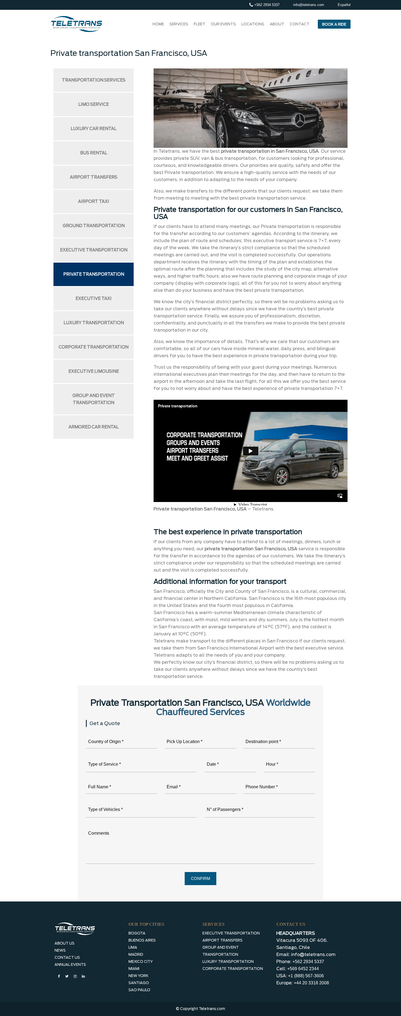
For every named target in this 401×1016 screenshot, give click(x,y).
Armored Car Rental (93, 427)
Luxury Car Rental (93, 128)
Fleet (199, 24)
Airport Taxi (93, 201)
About (277, 24)
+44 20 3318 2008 (311, 983)
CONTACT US (67, 957)
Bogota (136, 933)
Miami (133, 969)
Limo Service (93, 104)
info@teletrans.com (308, 5)
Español (344, 5)
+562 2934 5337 (266, 5)
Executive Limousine (93, 371)
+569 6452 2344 (303, 968)
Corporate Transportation (93, 347)
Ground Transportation (94, 225)
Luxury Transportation (94, 322)
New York (138, 976)
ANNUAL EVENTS (70, 965)
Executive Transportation (93, 250)
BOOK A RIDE (334, 24)
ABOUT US (64, 943)
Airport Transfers (93, 177)
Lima (132, 947)
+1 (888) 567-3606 (306, 975)
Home (158, 24)
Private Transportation (93, 274)
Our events (223, 24)
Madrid (135, 954)
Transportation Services (93, 80)
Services (178, 24)
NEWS (60, 950)
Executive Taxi (94, 298)
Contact (300, 24)
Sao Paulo (139, 990)
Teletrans (262, 509)
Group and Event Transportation (94, 399)
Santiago (138, 983)
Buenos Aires (142, 940)
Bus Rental (93, 153)
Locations (252, 24)
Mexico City (140, 962)
